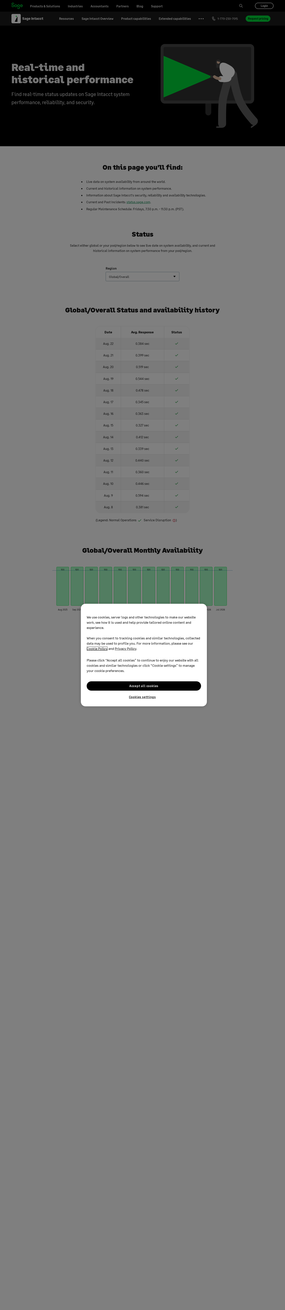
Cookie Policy (97, 648)
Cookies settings (142, 697)
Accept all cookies (143, 686)
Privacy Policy (125, 648)
